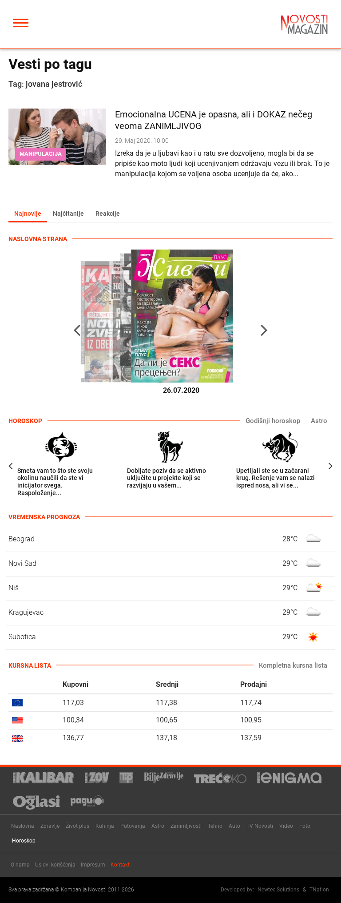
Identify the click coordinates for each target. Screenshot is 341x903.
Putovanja (132, 826)
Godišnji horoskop (273, 421)
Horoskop (24, 841)
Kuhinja (104, 826)
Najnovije (27, 213)
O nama (20, 865)
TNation (319, 890)
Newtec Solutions (278, 890)
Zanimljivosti (186, 826)
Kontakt (120, 865)
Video (286, 826)
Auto (234, 826)
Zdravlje (49, 826)
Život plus (77, 826)
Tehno (215, 826)
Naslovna (22, 826)
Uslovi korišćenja (55, 865)
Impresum (93, 865)
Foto (304, 826)
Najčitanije (68, 213)
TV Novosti (259, 826)
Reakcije (107, 213)
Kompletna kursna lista (293, 665)
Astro (319, 421)
